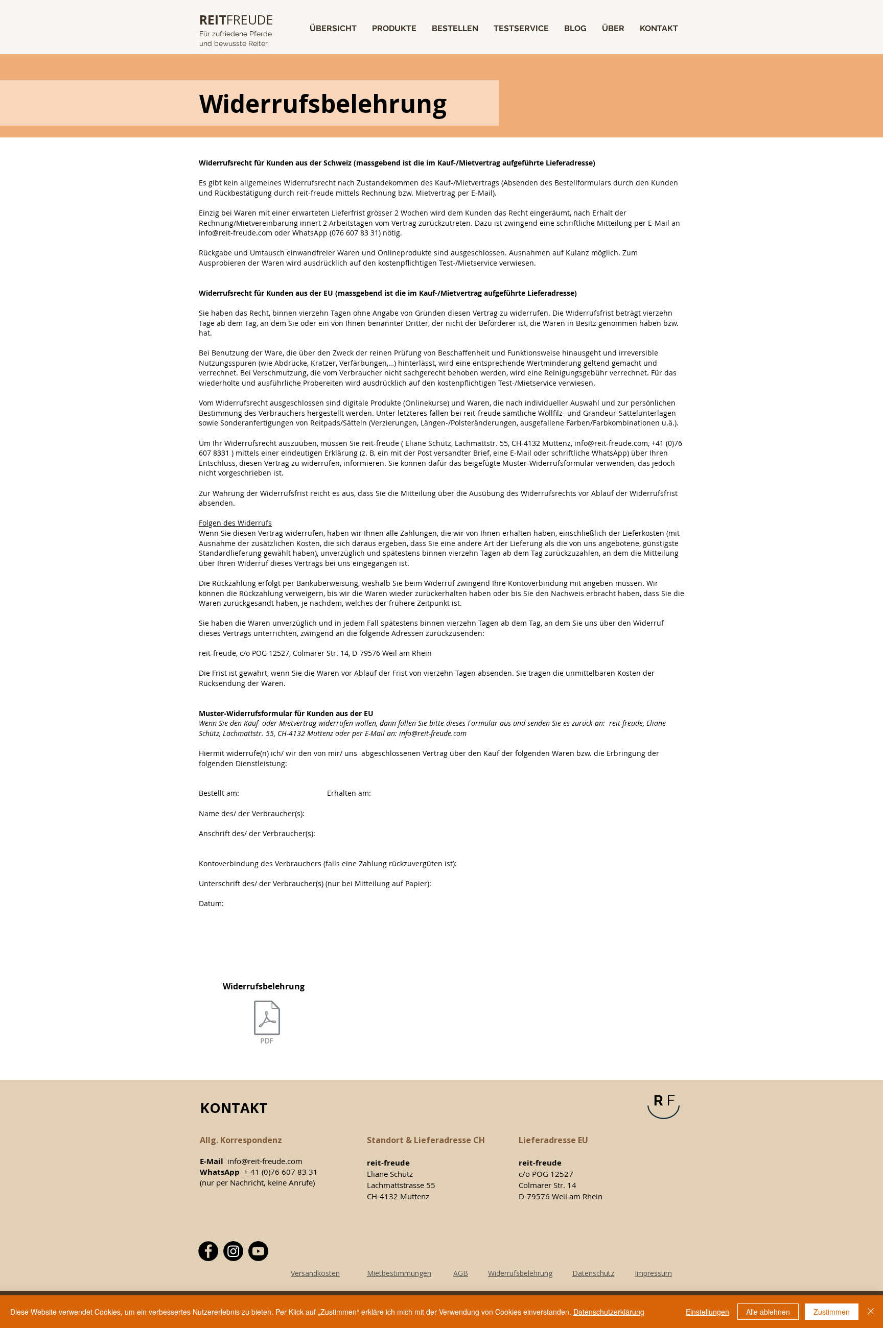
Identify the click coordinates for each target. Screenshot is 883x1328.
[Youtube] (258, 1251)
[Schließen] (871, 1311)
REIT (212, 19)
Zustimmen (832, 1312)
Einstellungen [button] (707, 1312)
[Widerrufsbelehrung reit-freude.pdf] (267, 1023)
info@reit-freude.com (235, 233)
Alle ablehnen (768, 1312)
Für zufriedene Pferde (235, 34)
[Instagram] (233, 1251)
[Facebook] (208, 1251)
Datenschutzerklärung (608, 1312)
